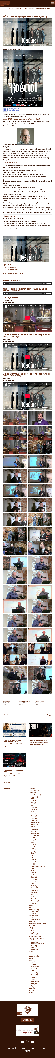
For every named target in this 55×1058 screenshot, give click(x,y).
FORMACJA (33, 934)
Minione (41, 8)
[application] (27, 283)
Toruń (32, 881)
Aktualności (12, 1048)
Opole (32, 855)
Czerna (32, 805)
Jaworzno (33, 820)
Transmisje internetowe (39, 701)
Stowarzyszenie (32, 942)
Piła (32, 864)
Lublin (32, 844)
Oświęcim (33, 859)
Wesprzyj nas (27, 1020)
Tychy (32, 883)
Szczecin (33, 877)
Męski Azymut (32, 921)
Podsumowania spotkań (36, 866)
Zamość (33, 899)
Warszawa (33, 888)
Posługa (33, 977)
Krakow (37, 8)
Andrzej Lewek (19, 8)
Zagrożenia (33, 986)
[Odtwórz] (4, 283)
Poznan (32, 868)
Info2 (30, 907)
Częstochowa (34, 807)
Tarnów (33, 879)
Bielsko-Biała (34, 801)
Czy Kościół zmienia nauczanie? (24, 701)
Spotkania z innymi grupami (35, 938)
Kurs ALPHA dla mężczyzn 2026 (38, 740)
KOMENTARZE (32, 916)
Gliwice (33, 818)
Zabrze (32, 896)
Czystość (33, 962)
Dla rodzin (33, 911)
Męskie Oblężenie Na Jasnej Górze (37, 924)
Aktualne (22, 744)
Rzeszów (33, 873)
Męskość (33, 968)
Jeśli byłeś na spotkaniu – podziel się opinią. (13, 274)
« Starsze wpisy (6, 782)
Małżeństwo (34, 966)
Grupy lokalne (32, 8)
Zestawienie (32, 990)
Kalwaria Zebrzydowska (36, 822)
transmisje (31, 951)
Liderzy (30, 918)
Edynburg (33, 809)
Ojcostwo (33, 975)
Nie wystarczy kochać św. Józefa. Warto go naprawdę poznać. (12, 740)
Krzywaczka (34, 833)
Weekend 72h (32, 958)
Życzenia (31, 992)
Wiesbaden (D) (34, 890)
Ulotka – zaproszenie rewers (10, 269)
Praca (32, 979)
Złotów (32, 903)
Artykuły (5, 746)
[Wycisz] (46, 283)
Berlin (32, 798)
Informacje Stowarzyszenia (37, 943)
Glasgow (33, 816)
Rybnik (32, 870)
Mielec (32, 849)
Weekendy (33, 949)
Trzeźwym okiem (32, 954)
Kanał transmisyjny (6, 701)
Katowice (33, 825)
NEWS (44, 8)
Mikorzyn (33, 851)
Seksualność (34, 981)
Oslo (32, 857)
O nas (30, 932)
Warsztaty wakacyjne (34, 956)
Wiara (32, 984)
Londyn (32, 840)
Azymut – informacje (33, 795)
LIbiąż (32, 838)
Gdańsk (33, 814)
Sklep (43, 1048)
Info (8, 746)
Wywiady (31, 988)
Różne (32, 947)
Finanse (33, 964)
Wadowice (33, 886)
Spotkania (33, 940)
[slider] (49, 283)
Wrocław (33, 894)
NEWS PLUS (31, 930)
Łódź (32, 846)
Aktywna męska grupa (34, 790)
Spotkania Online (35, 875)
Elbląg (32, 811)
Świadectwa (32, 946)
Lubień (32, 842)
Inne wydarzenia (12, 746)
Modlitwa (33, 973)
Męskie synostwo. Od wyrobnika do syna (13, 770)
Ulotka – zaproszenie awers (10, 267)
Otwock (33, 862)
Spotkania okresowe (36, 919)
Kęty (32, 827)
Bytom (32, 803)
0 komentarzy (49, 8)
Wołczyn (33, 892)
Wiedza (30, 960)
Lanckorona (34, 835)
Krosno (32, 831)
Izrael (32, 913)
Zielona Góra (34, 901)
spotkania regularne (33, 936)
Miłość (32, 971)
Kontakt (27, 1051)
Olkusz (32, 853)
